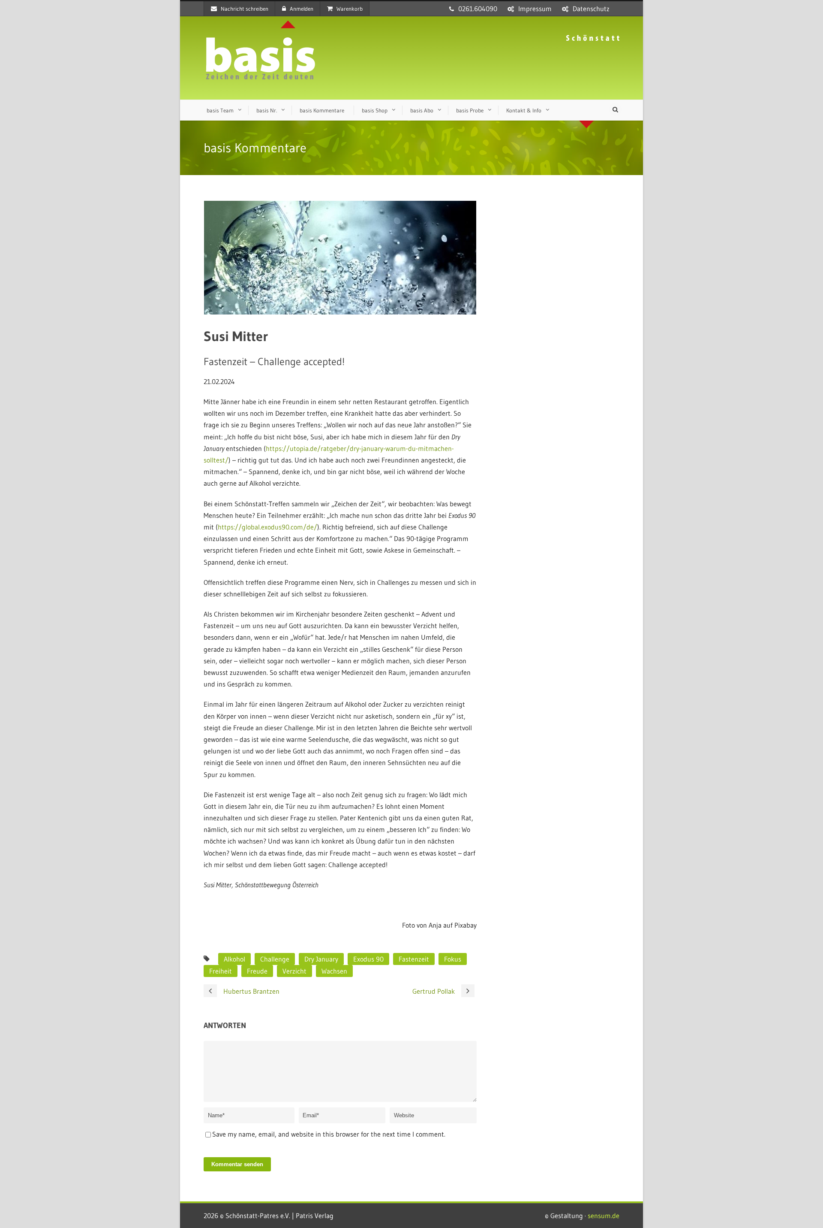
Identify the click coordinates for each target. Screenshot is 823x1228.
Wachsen (334, 971)
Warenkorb (349, 8)
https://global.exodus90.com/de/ (267, 527)
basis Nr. (266, 110)
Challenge (274, 959)
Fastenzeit (414, 959)
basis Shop (374, 110)
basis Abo (421, 110)
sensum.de (603, 1215)
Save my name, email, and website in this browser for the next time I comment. (328, 1134)
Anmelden (301, 8)
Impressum (535, 8)
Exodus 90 (368, 959)
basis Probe (470, 110)
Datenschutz (591, 8)
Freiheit (220, 971)
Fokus (452, 959)
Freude (257, 971)
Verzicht (294, 971)
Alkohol (234, 959)
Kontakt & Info (523, 110)
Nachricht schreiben (244, 8)
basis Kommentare (322, 110)
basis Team (220, 110)
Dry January (321, 959)
